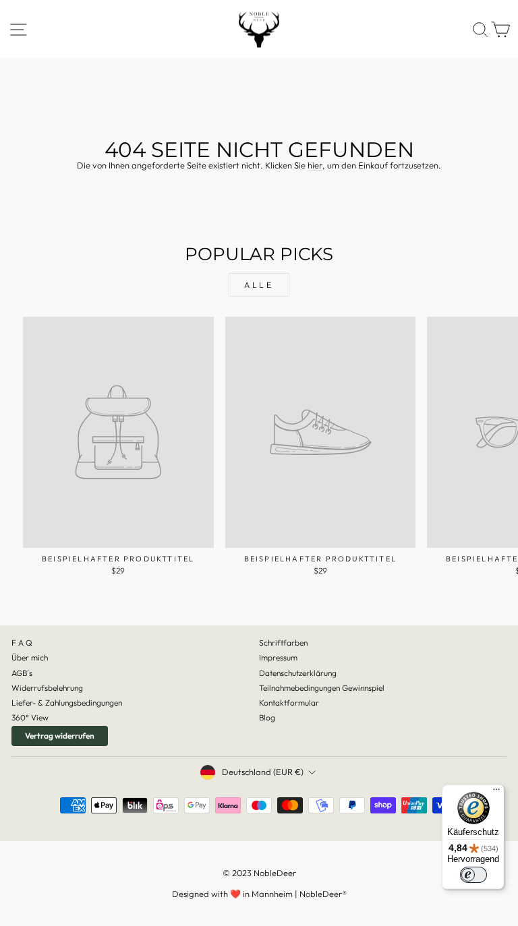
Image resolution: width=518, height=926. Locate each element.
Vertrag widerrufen (59, 736)
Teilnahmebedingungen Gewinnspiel (321, 688)
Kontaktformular (289, 703)
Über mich (29, 657)
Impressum (278, 657)
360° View (30, 717)
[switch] (473, 875)
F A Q (21, 643)
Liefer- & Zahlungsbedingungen (66, 703)
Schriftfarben (283, 643)
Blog (267, 717)
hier (315, 165)
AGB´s (21, 673)
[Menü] (496, 792)
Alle (258, 285)
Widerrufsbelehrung (47, 688)
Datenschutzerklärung (298, 673)
